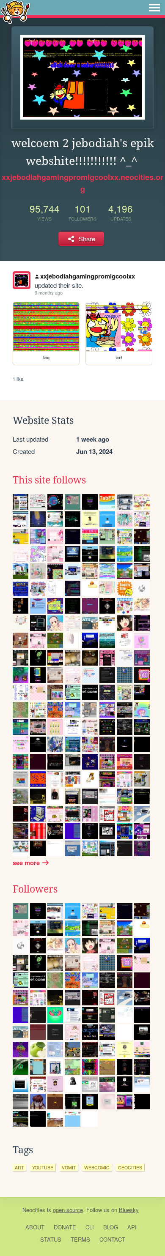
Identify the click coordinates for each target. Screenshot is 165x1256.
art (19, 1167)
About (34, 1227)
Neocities (33, 1210)
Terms (80, 1239)
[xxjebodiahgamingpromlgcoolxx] (21, 280)
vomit (69, 1167)
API (132, 1227)
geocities (130, 1167)
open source (68, 1210)
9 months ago (49, 292)
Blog (110, 1227)
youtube (42, 1167)
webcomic (97, 1167)
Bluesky (129, 1210)
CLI (89, 1227)
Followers (35, 889)
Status (50, 1239)
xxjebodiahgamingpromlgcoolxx (87, 276)
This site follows (49, 480)
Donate (65, 1227)
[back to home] (15, 11)
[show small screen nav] (154, 7)
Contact (112, 1239)
